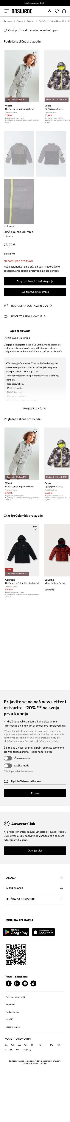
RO (58, 1044)
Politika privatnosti (15, 997)
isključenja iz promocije (47, 741)
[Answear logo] (22, 11)
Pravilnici (10, 1004)
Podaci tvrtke (12, 1012)
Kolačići (9, 1019)
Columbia (9, 225)
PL (51, 1044)
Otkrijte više (35, 850)
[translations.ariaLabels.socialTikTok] (33, 983)
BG (6, 1044)
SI (5, 1049)
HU (39, 1044)
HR (32, 1044)
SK (11, 1049)
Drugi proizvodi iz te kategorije (35, 281)
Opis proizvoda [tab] (20, 330)
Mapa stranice (13, 1027)
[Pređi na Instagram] (17, 983)
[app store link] (46, 931)
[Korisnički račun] (49, 11)
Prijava (35, 793)
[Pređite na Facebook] (9, 983)
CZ (19, 1044)
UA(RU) (27, 1049)
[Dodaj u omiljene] (35, 53)
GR (25, 1044)
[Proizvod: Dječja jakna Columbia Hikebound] (21, 550)
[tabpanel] (35, 374)
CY (12, 1044)
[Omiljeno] (57, 11)
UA (17, 1049)
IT (46, 1044)
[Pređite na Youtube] (25, 983)
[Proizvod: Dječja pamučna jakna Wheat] (21, 76)
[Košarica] (64, 11)
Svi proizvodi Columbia (35, 291)
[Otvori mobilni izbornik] (7, 11)
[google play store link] (17, 931)
